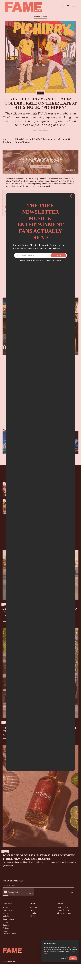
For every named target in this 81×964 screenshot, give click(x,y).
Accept (73, 958)
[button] (68, 6)
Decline (63, 958)
